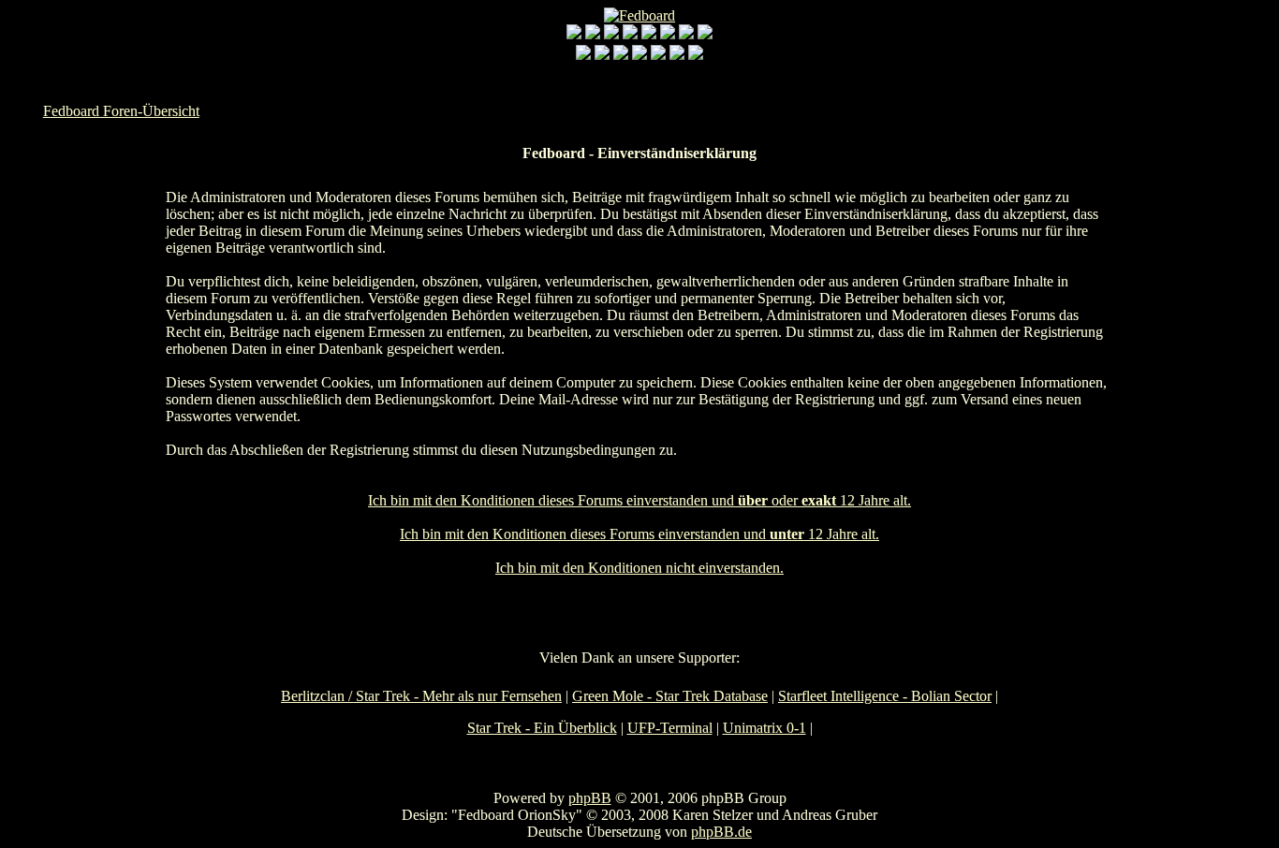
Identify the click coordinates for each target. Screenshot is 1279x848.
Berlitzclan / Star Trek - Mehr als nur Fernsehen (421, 696)
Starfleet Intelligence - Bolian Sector (885, 696)
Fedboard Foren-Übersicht (121, 111)
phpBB (589, 798)
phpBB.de (721, 832)
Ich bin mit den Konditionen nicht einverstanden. (639, 568)
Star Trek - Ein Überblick (542, 728)
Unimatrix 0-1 (764, 728)
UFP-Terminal (670, 728)
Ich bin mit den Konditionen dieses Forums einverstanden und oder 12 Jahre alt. (639, 500)
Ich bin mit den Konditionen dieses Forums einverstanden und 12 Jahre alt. (639, 534)
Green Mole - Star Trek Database (670, 696)
